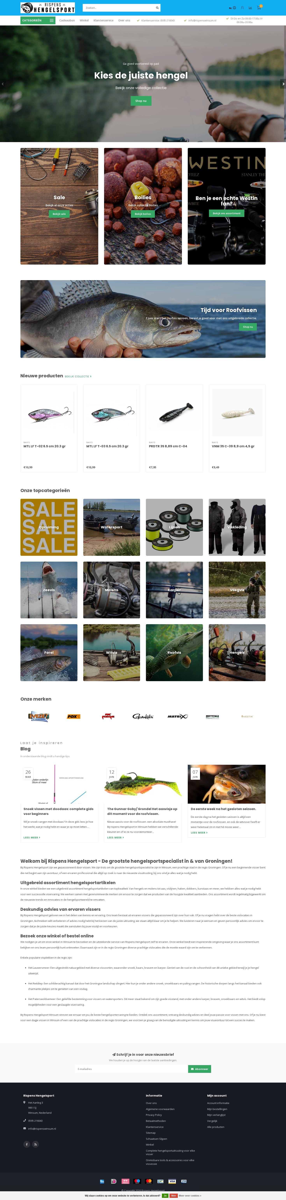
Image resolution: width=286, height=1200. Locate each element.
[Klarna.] (125, 1181)
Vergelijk (212, 1121)
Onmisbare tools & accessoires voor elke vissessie (170, 1162)
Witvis (86, 626)
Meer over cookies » (190, 1195)
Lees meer (31, 837)
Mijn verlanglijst (216, 1115)
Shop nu (143, 101)
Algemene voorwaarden (160, 1109)
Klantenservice (103, 20)
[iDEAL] (114, 1181)
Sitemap (151, 1132)
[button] (3, 84)
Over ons (124, 20)
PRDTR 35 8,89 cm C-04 (168, 446)
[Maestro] (137, 1181)
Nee (173, 1195)
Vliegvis (213, 563)
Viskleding (215, 500)
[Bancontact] (160, 1181)
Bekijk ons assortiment (226, 213)
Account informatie (218, 1103)
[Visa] (172, 1181)
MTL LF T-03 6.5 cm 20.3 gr (107, 446)
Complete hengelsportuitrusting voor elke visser (170, 1152)
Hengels (213, 626)
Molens (87, 563)
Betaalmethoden (156, 1121)
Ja (165, 1195)
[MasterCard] (149, 1181)
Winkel (84, 20)
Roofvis (150, 626)
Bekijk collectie (77, 376)
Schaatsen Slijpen (156, 1139)
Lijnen (149, 500)
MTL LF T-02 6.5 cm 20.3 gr (45, 446)
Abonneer (201, 1069)
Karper (150, 563)
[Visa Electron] (184, 1181)
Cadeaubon (67, 20)
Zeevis (24, 563)
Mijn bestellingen (217, 1109)
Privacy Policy (154, 1115)
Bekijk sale (59, 214)
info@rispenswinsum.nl (42, 1128)
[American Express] (102, 1181)
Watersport (90, 500)
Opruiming (26, 500)
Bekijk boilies (143, 214)
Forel (23, 626)
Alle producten (215, 1127)
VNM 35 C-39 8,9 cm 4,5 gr (233, 446)
